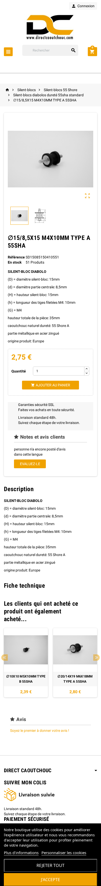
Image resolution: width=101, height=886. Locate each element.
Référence (16, 257)
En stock (14, 262)
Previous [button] (4, 657)
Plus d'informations (21, 852)
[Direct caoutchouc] (50, 27)
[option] (26, 662)
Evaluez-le (30, 464)
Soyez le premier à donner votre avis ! (39, 730)
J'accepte (50, 879)
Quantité (18, 371)
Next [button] (96, 657)
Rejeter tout (50, 865)
